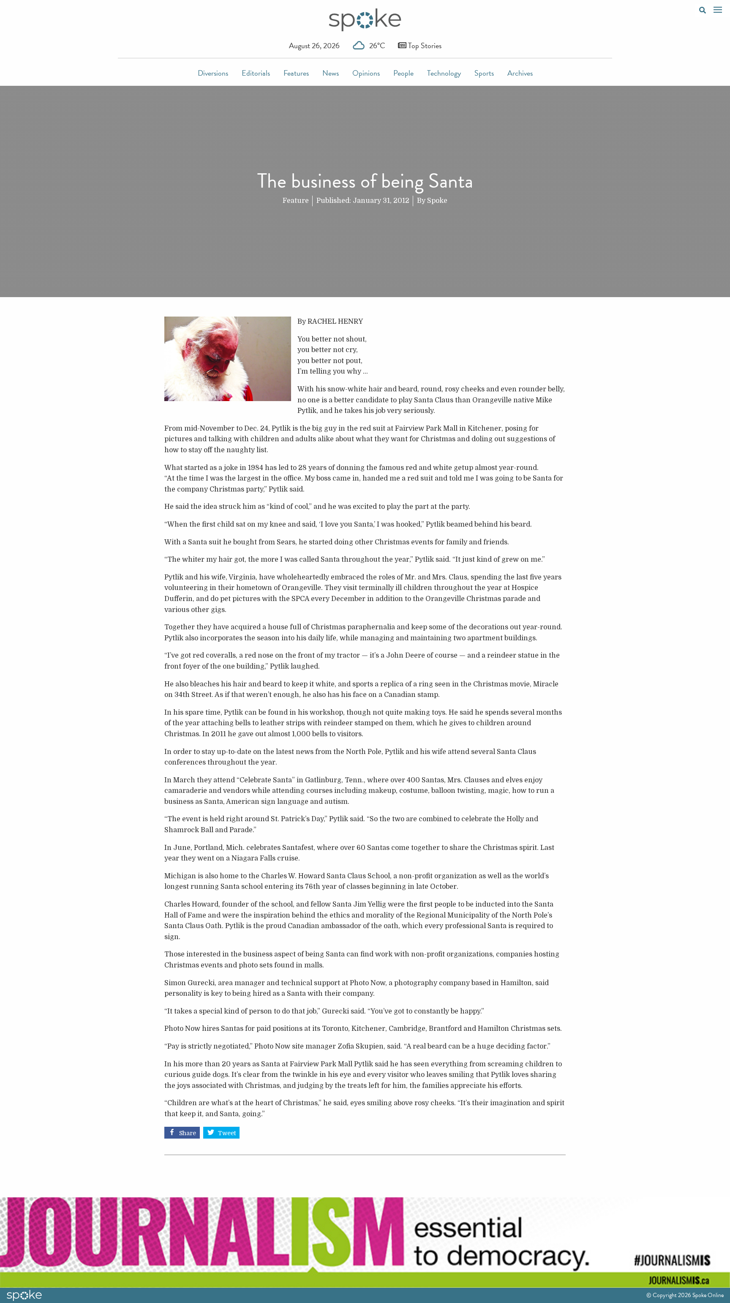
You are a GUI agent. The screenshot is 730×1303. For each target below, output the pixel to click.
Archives (520, 73)
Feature (296, 201)
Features (296, 73)
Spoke (437, 201)
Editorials (256, 73)
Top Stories (423, 45)
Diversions (213, 73)
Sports (484, 73)
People (403, 73)
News (330, 73)
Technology (444, 73)
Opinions (366, 73)
